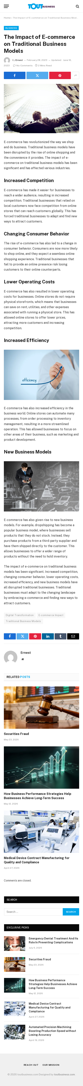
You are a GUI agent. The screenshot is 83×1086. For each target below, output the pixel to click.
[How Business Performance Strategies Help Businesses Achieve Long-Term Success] (41, 767)
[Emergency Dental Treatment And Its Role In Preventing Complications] (14, 943)
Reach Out (31, 1065)
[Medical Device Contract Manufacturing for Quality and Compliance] (41, 832)
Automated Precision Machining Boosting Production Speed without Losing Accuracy (52, 1030)
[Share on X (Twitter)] (37, 75)
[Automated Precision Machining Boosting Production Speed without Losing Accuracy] (14, 1032)
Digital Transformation (20, 615)
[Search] (77, 6)
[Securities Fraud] (41, 707)
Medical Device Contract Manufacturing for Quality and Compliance (49, 1007)
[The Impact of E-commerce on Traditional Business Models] (41, 108)
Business (11, 28)
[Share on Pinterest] (60, 75)
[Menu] (6, 6)
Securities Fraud (16, 734)
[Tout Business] (41, 6)
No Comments (24, 65)
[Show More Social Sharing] (75, 75)
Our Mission (50, 1065)
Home (7, 17)
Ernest (19, 60)
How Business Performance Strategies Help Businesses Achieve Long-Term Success (53, 984)
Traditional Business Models (23, 621)
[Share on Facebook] (14, 75)
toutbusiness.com (64, 1074)
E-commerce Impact (51, 615)
